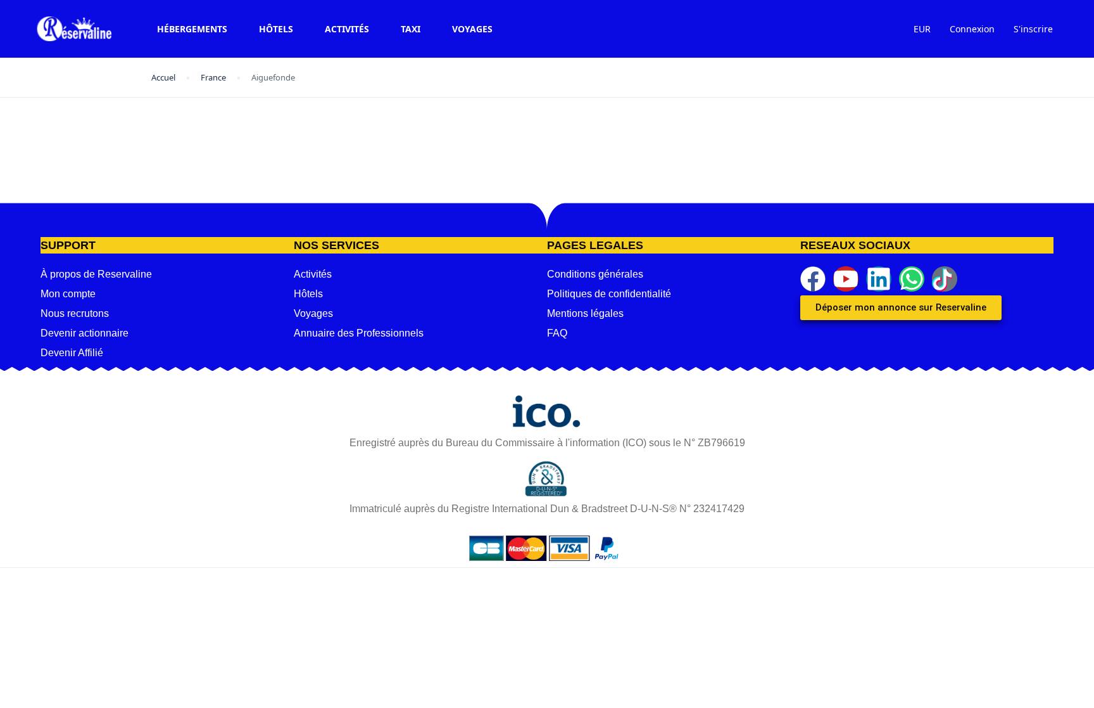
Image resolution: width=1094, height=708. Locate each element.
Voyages (472, 29)
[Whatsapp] (911, 279)
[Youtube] (845, 279)
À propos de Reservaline (96, 274)
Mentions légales (585, 313)
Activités (347, 29)
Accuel (163, 77)
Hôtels (276, 29)
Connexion (972, 29)
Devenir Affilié (72, 352)
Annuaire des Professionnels (359, 333)
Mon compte (68, 293)
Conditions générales (595, 274)
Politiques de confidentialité (609, 293)
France (213, 77)
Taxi (410, 29)
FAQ (557, 333)
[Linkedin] (878, 279)
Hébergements (192, 29)
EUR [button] (922, 29)
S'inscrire (1033, 29)
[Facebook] (813, 279)
